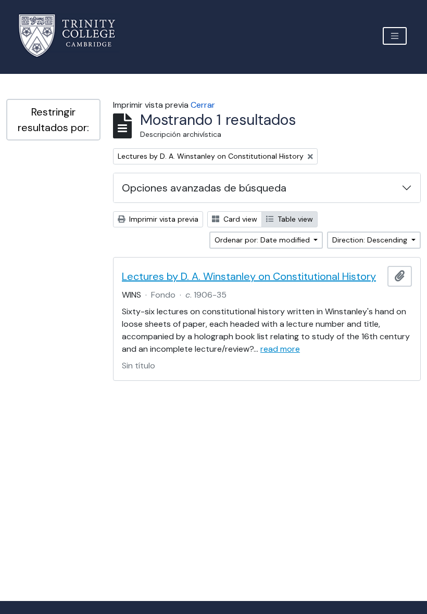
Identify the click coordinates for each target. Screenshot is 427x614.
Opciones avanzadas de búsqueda (204, 188)
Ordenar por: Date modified (263, 240)
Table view (294, 219)
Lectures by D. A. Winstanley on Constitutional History (249, 276)
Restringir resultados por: (53, 119)
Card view (239, 219)
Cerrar (203, 104)
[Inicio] (73, 35)
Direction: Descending (370, 240)
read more (280, 348)
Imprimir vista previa (162, 219)
